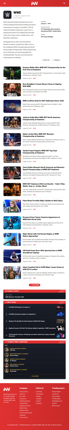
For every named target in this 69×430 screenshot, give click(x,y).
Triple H (54, 403)
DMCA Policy (23, 408)
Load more (35, 285)
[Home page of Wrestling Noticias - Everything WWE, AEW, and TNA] (34, 3)
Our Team (22, 396)
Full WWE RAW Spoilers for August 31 (19, 307)
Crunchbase (39, 394)
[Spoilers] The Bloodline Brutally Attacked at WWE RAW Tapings (27, 321)
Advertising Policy (25, 401)
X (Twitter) (39, 391)
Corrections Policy (25, 406)
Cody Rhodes (56, 396)
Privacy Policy (24, 391)
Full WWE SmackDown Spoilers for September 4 (22, 314)
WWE (34, 78)
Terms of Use (23, 417)
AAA (34, 228)
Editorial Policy (24, 410)
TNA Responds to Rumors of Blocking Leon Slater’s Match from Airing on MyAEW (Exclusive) (32, 335)
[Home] (6, 389)
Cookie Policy (24, 403)
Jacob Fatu (55, 394)
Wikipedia (57, 60)
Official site (47, 60)
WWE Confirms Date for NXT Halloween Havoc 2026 (43, 101)
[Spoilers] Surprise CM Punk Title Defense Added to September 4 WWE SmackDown (32, 328)
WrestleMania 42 (57, 401)
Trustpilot (38, 398)
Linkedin (38, 396)
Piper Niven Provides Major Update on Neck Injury (43, 201)
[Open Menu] (4, 3)
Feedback (22, 415)
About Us (22, 394)
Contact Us (23, 398)
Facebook (39, 403)
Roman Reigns (56, 391)
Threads (38, 401)
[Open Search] (64, 3)
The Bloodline (56, 398)
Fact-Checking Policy (26, 413)
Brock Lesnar (56, 406)
